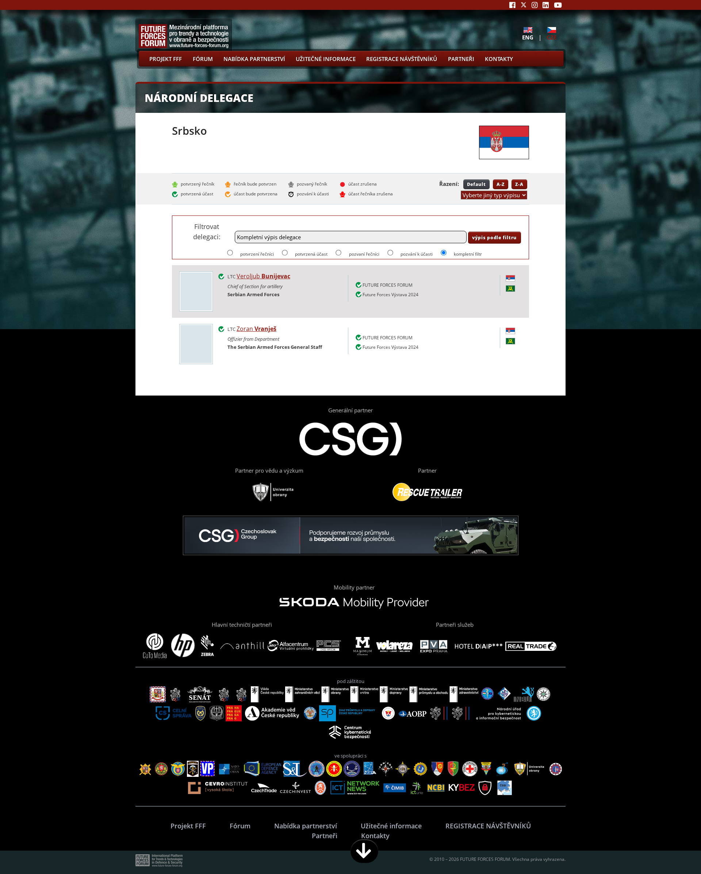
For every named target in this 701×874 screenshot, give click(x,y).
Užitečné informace (326, 58)
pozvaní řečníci (364, 254)
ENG (527, 37)
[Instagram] (535, 5)
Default (476, 184)
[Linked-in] (546, 5)
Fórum (203, 58)
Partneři (461, 58)
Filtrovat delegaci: (207, 231)
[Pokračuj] (364, 851)
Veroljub (263, 276)
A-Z (501, 184)
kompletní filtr (468, 254)
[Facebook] (512, 5)
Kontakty (499, 58)
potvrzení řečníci (257, 254)
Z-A (519, 184)
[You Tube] (558, 5)
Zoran (256, 329)
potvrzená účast (311, 254)
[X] (523, 5)
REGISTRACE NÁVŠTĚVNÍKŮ (401, 58)
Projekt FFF (165, 58)
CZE (551, 37)
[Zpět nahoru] (672, 851)
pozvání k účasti (417, 254)
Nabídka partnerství (254, 58)
